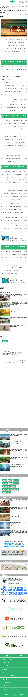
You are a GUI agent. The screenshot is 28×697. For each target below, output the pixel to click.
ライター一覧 (6, 682)
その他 (4, 672)
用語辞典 (4, 679)
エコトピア (2, 6)
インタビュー (7, 486)
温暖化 (5, 341)
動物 (10, 480)
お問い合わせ (6, 686)
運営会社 (21, 694)
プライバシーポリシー (14, 694)
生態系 (5, 483)
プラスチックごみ (8, 489)
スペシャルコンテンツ (8, 676)
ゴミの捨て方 (7, 492)
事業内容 (4, 689)
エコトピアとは (6, 659)
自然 (5, 480)
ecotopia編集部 (4, 14)
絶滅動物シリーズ (14, 483)
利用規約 (6, 694)
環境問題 (8, 6)
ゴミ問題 (16, 480)
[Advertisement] (14, 384)
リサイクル (5, 662)
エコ (14, 486)
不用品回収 (5, 666)
